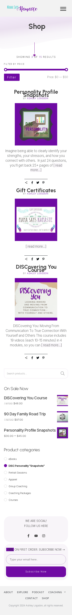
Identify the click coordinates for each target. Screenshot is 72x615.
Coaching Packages (20, 493)
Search (63, 373)
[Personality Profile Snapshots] (36, 124)
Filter (11, 77)
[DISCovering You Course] (36, 299)
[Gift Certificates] (36, 220)
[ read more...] (36, 246)
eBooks (13, 458)
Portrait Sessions (18, 472)
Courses (13, 499)
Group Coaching (18, 486)
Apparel (13, 479)
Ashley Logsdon (37, 98)
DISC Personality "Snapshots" (27, 465)
